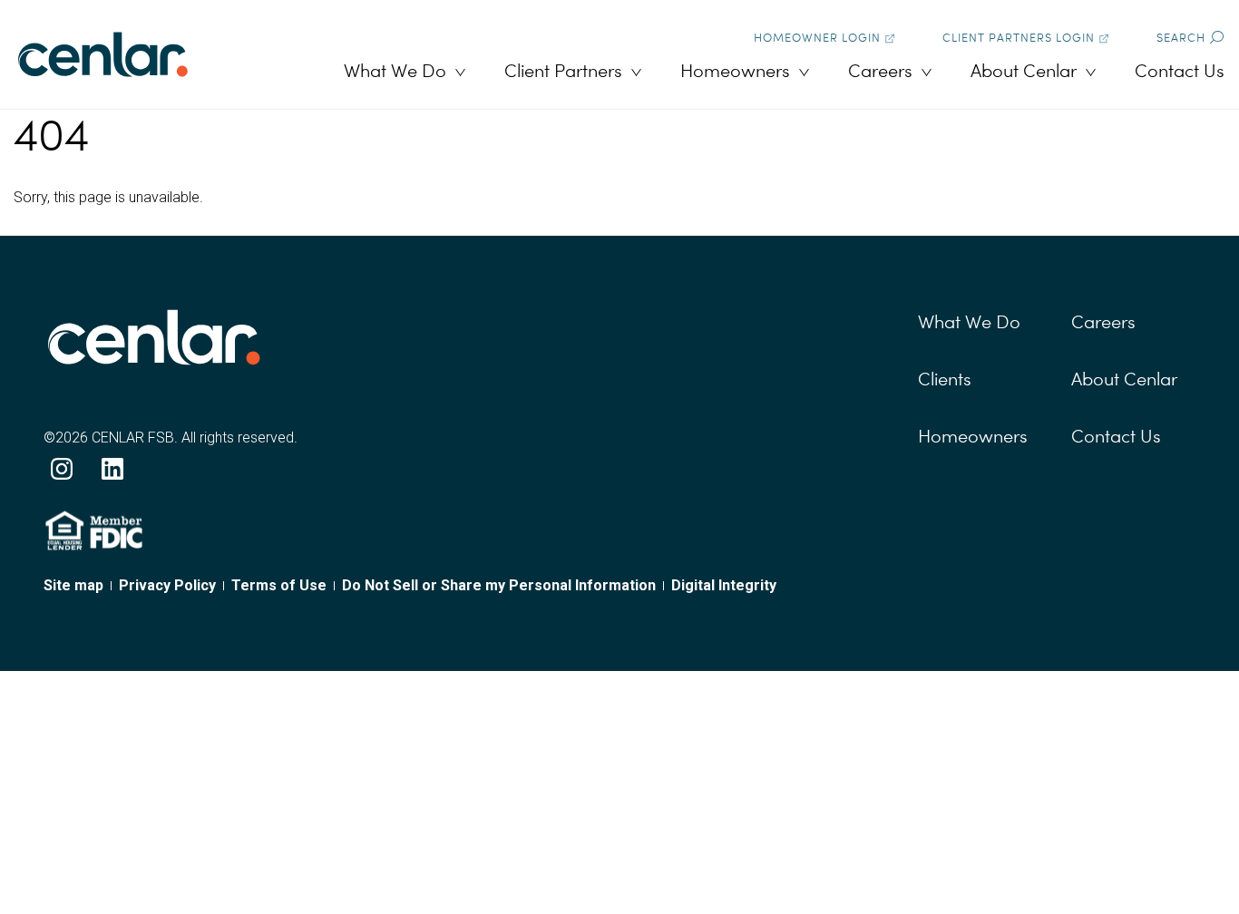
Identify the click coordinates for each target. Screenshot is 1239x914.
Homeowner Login (817, 37)
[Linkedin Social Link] (112, 469)
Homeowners (973, 436)
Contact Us (1179, 71)
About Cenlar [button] (1024, 71)
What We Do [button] (395, 71)
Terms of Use (279, 585)
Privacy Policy (167, 585)
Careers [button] (880, 71)
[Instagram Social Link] (62, 469)
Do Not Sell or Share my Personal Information (499, 585)
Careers (1103, 322)
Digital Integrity (723, 585)
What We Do (969, 322)
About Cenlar (1124, 379)
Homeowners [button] (735, 71)
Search (1180, 37)
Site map (73, 585)
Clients (944, 379)
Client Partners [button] (563, 71)
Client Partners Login (1018, 37)
